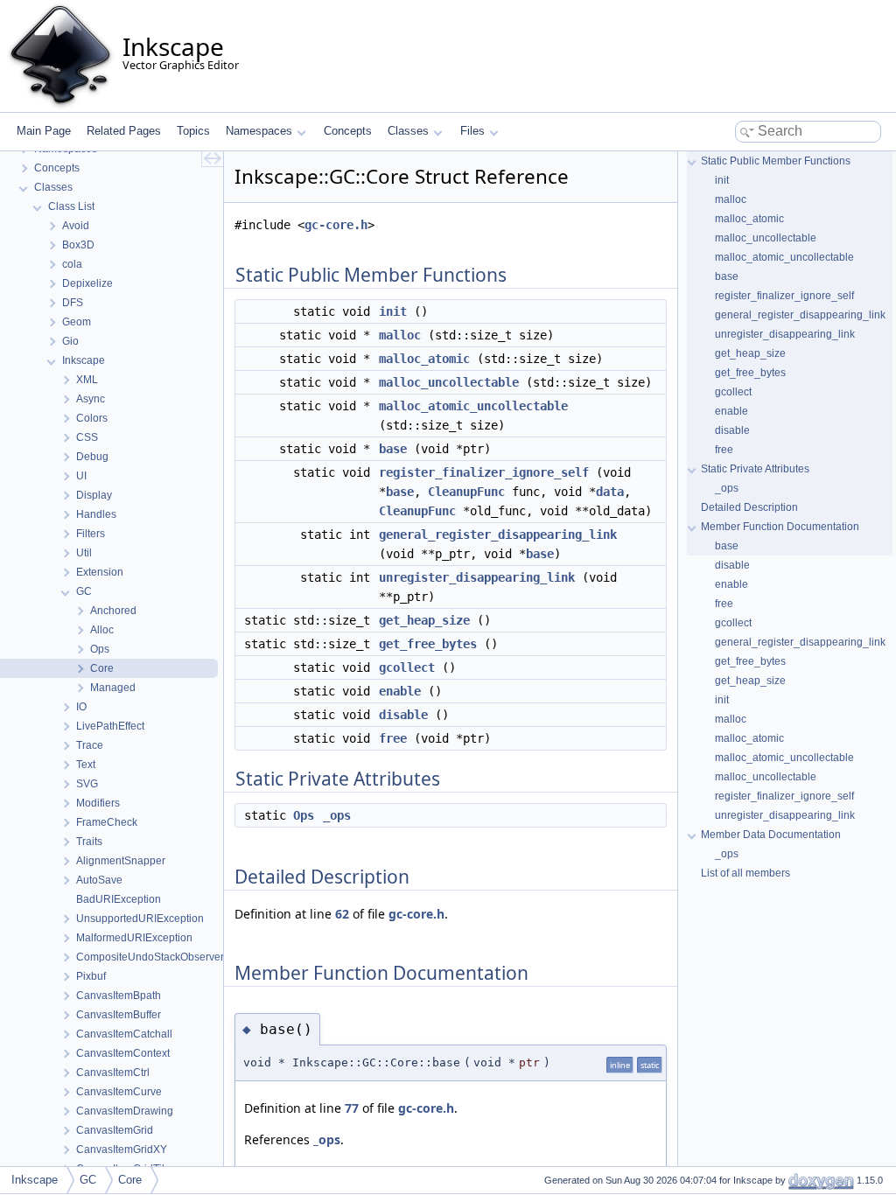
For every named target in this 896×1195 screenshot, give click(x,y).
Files (472, 130)
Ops (303, 815)
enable (400, 691)
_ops (337, 815)
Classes (408, 130)
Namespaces (259, 130)
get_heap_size (424, 620)
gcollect (407, 667)
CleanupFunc (466, 492)
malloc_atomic (424, 359)
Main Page (44, 130)
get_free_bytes (428, 644)
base (393, 449)
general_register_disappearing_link (498, 535)
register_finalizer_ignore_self (484, 472)
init (393, 311)
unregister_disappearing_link (477, 577)
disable (403, 715)
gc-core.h (336, 225)
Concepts (348, 130)
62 (342, 913)
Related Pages (124, 130)
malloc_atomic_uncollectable (473, 406)
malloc (400, 335)
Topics (193, 130)
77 (352, 1108)
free (393, 738)
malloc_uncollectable (449, 382)
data (610, 492)
